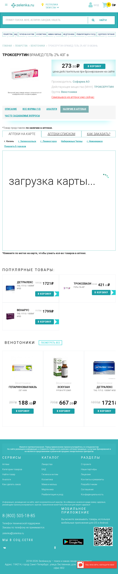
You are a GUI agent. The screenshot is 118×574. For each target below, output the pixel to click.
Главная (7, 45)
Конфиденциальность (92, 494)
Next (113, 390)
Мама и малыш (54, 34)
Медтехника (68, 34)
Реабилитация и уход (86, 34)
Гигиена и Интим (26, 34)
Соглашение (87, 489)
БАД (15, 34)
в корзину (94, 66)
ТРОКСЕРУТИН (104, 86)
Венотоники (38, 45)
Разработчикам (89, 484)
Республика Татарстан (52, 6)
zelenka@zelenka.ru (13, 533)
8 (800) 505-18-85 (18, 515)
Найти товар (8, 474)
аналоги (51, 109)
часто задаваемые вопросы (22, 115)
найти (103, 20)
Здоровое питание (106, 34)
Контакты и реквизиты (92, 479)
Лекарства (7, 34)
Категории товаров (12, 469)
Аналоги (6, 479)
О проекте (86, 464)
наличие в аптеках (74, 109)
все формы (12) (32, 109)
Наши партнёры (89, 469)
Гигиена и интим (50, 474)
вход (96, 5)
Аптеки (5, 464)
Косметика (41, 34)
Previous (4, 390)
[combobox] (44, 20)
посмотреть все (50, 342)
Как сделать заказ (11, 484)
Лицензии (86, 474)
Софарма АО (81, 81)
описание (11, 109)
